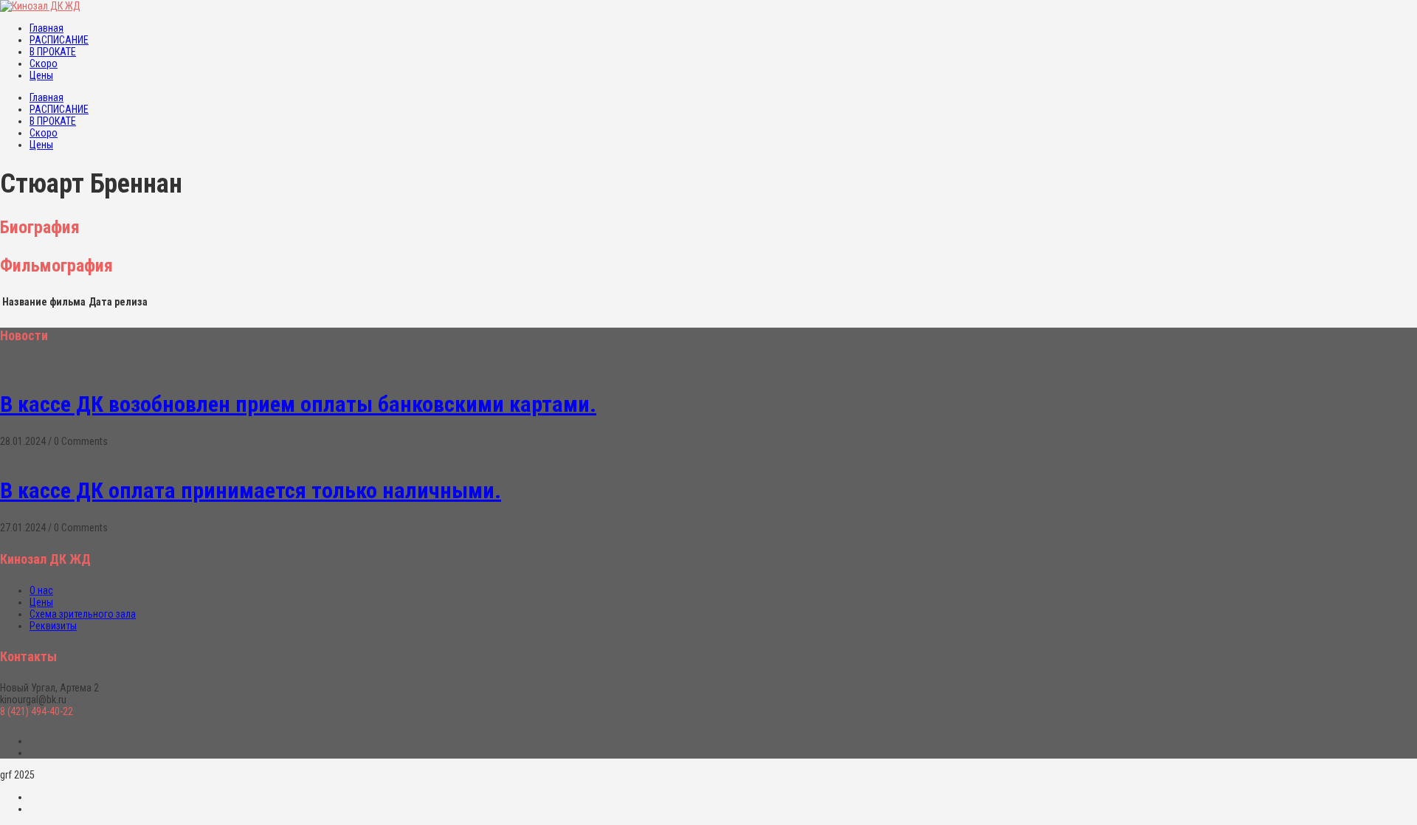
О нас (41, 590)
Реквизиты (53, 626)
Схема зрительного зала (83, 614)
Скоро (44, 63)
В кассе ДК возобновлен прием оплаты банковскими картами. (298, 404)
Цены (41, 75)
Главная (46, 28)
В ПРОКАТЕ (53, 52)
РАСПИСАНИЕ (59, 40)
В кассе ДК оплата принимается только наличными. (250, 490)
